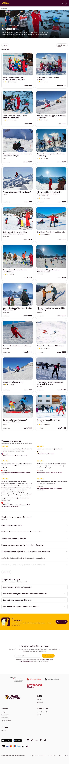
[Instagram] (40, 740)
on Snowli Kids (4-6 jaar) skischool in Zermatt (49, 472)
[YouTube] (36, 740)
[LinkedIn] (28, 740)
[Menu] (66, 3)
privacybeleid (45, 659)
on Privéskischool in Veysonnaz (45, 453)
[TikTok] (45, 740)
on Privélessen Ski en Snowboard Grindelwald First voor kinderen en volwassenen (15, 505)
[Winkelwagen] (62, 3)
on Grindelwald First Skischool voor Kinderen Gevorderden (49, 489)
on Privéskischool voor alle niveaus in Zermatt (14, 455)
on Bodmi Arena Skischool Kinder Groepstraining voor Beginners (16, 473)
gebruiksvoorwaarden (26, 661)
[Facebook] (32, 740)
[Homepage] (5, 3)
